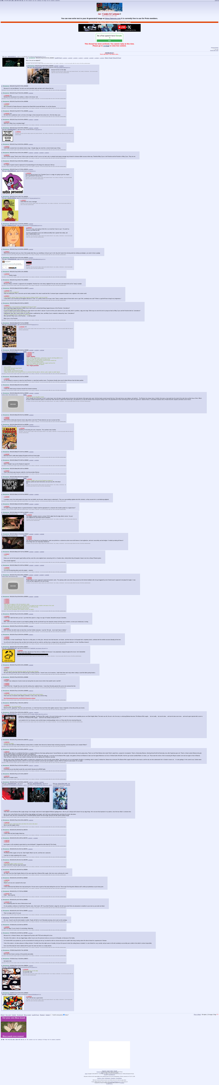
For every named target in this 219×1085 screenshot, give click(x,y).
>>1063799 (30, 849)
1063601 (26, 451)
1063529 (26, 257)
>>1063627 (36, 494)
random (30, 0)
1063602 (26, 460)
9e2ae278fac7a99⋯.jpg (64, 783)
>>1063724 (30, 739)
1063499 (26, 86)
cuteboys (39, 0)
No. (49, 58)
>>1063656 (6, 637)
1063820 (25, 878)
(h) (43, 56)
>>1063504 (64, 58)
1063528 (26, 249)
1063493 (51, 66)
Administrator (107, 1078)
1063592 (26, 385)
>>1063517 (30, 144)
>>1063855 (6, 927)
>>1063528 (41, 152)
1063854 (25, 899)
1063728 (26, 782)
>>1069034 (30, 965)
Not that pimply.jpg (33, 198)
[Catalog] (115, 22)
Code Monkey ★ (112, 1074)
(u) (45, 56)
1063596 (26, 424)
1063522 (26, 223)
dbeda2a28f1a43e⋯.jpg (38, 783)
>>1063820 (41, 782)
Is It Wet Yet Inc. (109, 1083)
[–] (26, 58)
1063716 (26, 712)
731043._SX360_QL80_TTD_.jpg (38, 714)
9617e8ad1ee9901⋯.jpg (38, 67)
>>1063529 (30, 223)
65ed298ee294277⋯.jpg (13, 129)
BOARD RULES (109, 53)
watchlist (57, 0)
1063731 (26, 820)
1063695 (26, 690)
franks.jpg (34, 324)
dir (24, 0)
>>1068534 (29, 996)
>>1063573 (80, 58)
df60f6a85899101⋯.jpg (13, 56)
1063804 (25, 869)
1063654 (26, 596)
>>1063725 (30, 749)
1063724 (26, 749)
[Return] (102, 22)
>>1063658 (30, 626)
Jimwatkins (113, 1078)
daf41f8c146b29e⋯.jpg (13, 198)
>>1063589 (91, 58)
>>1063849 (96, 58)
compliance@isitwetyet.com (115, 1081)
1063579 (26, 303)
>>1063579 (31, 288)
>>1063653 (36, 551)
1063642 (26, 565)
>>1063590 (31, 350)
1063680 (26, 665)
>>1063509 (70, 58)
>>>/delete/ (122, 1082)
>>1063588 (86, 58)
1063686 (26, 677)
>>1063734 (30, 820)
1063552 (26, 271)
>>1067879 (30, 910)
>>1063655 (41, 565)
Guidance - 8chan (100, 1078)
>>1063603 (31, 460)
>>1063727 (30, 765)
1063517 (26, 152)
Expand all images (214, 47)
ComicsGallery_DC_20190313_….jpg (17, 785)
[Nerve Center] (121, 22)
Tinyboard (104, 1070)
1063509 (26, 111)
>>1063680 (30, 614)
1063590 (26, 376)
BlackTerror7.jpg (33, 426)
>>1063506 (30, 93)
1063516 (26, 144)
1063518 (26, 161)
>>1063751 (30, 838)
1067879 (25, 924)
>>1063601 (31, 424)
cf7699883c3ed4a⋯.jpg (13, 994)
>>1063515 (30, 119)
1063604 (26, 476)
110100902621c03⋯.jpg (13, 648)
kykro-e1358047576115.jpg (61, 67)
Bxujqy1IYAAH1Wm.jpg (33, 994)
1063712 (26, 702)
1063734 (25, 829)
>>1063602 (31, 451)
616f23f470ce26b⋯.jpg (13, 426)
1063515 (26, 128)
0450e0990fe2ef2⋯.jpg (13, 171)
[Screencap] (20, 1015)
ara (33, 0)
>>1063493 (29, 354)
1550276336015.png (35, 225)
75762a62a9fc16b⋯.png (13, 259)
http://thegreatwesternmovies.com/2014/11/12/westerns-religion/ (19, 698)
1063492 (52, 58)
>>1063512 (30, 111)
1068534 (26, 965)
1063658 (26, 634)
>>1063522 (30, 169)
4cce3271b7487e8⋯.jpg (13, 324)
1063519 (26, 169)
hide (6, 56)
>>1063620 (31, 504)
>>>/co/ (106, 46)
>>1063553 (75, 58)
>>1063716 (6, 742)
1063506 (26, 101)
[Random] (128, 22)
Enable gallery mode (214, 50)
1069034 (26, 992)
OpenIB (115, 1070)
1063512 (26, 119)
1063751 (25, 849)
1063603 (26, 468)
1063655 (26, 614)
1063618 (26, 504)
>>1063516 (6, 155)
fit (42, 0)
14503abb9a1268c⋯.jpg (13, 783)
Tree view (216, 49)
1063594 (26, 415)
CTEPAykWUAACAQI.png (37, 259)
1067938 (26, 950)
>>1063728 (36, 765)
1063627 (26, 534)
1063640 (26, 551)
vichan (108, 1070)
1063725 (26, 765)
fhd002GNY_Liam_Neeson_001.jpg (38, 648)
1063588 (26, 323)
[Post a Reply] (197, 1014)
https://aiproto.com (113, 18)
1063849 (25, 891)
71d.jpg (32, 967)
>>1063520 (36, 152)
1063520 (26, 196)
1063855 (25, 910)
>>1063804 (30, 859)
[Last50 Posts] (58, 58)
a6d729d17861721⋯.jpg (13, 714)
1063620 (26, 512)
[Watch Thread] (108, 58)
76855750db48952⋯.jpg (13, 967)
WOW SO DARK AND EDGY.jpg (36, 56)
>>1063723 (30, 712)
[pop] (25, 351)
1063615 (26, 494)
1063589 (26, 350)
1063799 (25, 860)
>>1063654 (36, 534)
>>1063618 (31, 494)
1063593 (26, 393)
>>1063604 (36, 460)
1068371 (26, 958)
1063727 (26, 773)
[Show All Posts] (117, 58)
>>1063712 (30, 690)
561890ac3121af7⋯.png (13, 225)
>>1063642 (31, 551)
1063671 (26, 646)
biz (35, 0)
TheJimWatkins (119, 1078)
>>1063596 (36, 393)
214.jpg (31, 171)
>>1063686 (41, 534)
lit (49, 0)
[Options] (217, 0)
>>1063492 (6, 95)
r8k (27, 0)
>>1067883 (6, 952)
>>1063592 (36, 119)
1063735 (25, 838)
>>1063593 (36, 350)
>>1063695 (30, 665)
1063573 (26, 288)
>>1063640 (31, 534)
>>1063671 (30, 634)
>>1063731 (30, 782)
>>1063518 (30, 152)
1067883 (25, 933)
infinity (111, 1070)
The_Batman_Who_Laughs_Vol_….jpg (42, 785)
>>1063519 (30, 161)
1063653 (26, 575)
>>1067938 (30, 933)
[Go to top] (8, 1015)
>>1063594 (41, 350)
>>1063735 (36, 712)
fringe (45, 0)
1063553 (26, 280)
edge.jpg (37, 129)
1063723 (26, 739)
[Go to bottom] (108, 22)
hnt (48, 0)
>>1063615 (6, 506)
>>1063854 (101, 58)
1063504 (26, 93)
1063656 (26, 626)
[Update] (48, 1015)
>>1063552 (30, 257)
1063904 (26, 917)
